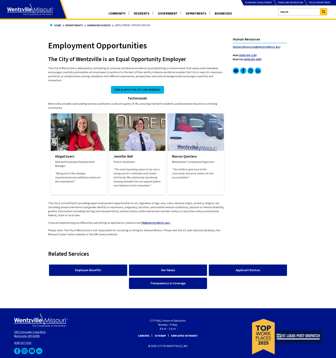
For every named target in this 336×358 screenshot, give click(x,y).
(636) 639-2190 (248, 55)
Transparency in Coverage (168, 283)
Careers (143, 336)
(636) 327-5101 (22, 343)
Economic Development (258, 2)
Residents (141, 13)
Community (116, 13)
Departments (196, 13)
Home (57, 25)
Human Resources (99, 25)
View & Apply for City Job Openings (137, 90)
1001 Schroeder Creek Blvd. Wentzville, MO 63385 (30, 334)
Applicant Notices (248, 270)
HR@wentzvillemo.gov (156, 223)
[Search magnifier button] (323, 11)
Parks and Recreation (290, 2)
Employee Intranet (184, 336)
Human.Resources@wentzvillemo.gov (257, 47)
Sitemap (160, 336)
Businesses (223, 13)
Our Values (168, 270)
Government (167, 13)
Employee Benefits (88, 270)
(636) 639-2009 (252, 59)
